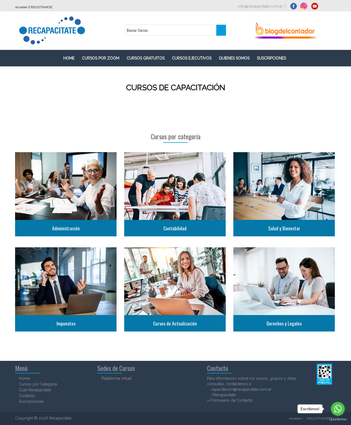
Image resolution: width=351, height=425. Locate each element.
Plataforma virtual (116, 378)
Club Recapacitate (35, 390)
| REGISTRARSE (40, 7)
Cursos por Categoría (38, 384)
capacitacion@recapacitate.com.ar (241, 389)
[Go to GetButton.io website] (338, 419)
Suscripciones (31, 401)
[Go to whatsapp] (338, 409)
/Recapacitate (223, 395)
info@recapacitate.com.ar (260, 6)
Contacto (27, 395)
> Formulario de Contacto (230, 400)
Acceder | (22, 7)
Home (24, 378)
